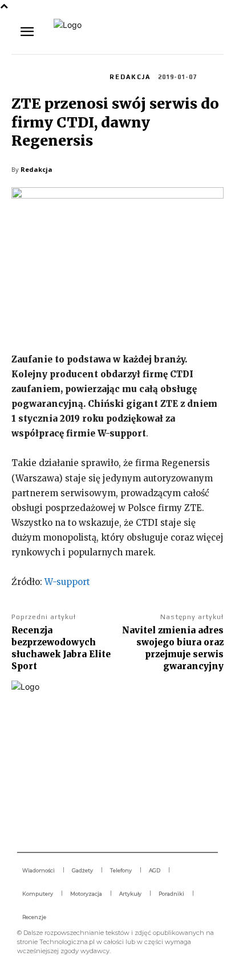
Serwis (28, 76)
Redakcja (130, 76)
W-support (67, 581)
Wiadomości (73, 76)
